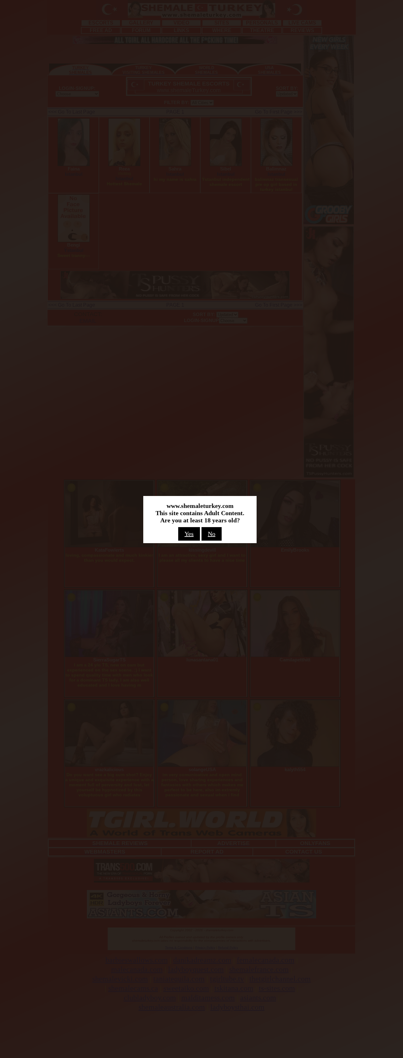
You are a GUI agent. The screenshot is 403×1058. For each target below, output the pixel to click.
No (211, 533)
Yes (189, 533)
